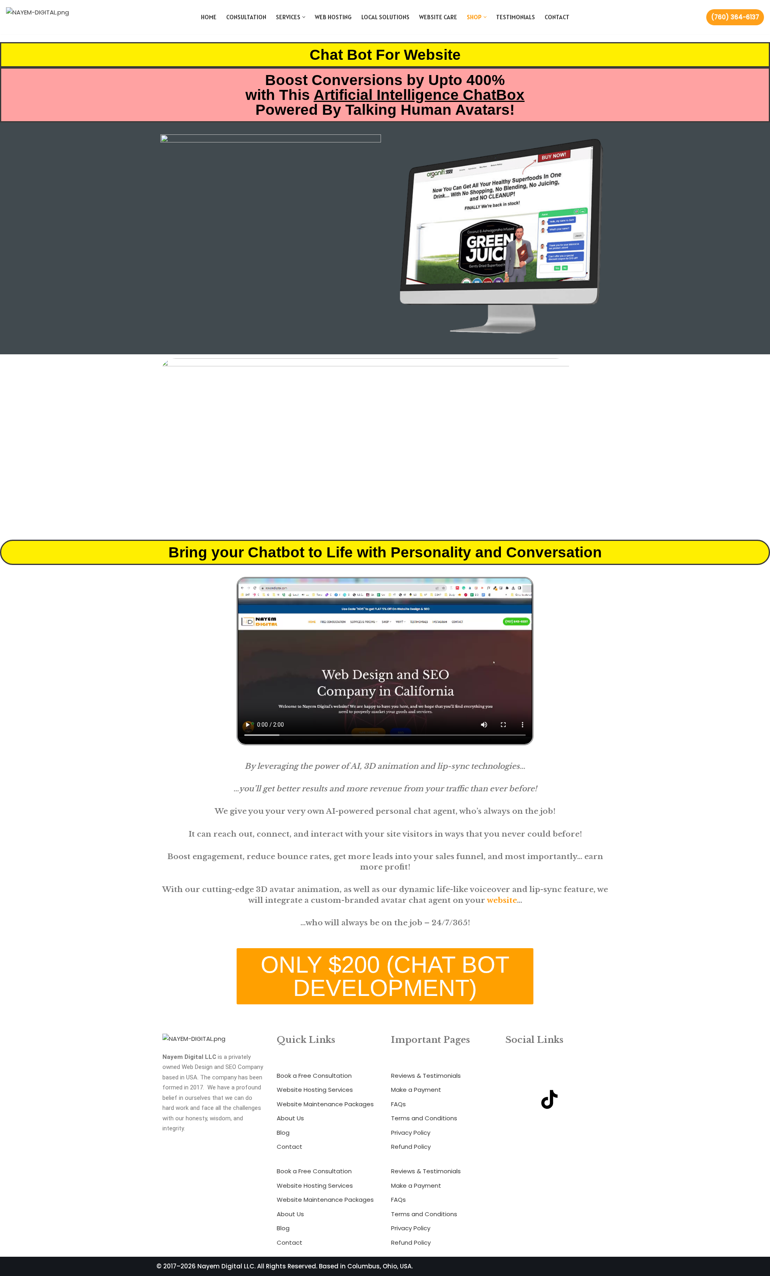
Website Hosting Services (315, 1089)
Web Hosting (333, 17)
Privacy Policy (410, 1132)
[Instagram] (549, 1077)
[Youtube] (583, 1099)
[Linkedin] (515, 1099)
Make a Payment (416, 1089)
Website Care (438, 17)
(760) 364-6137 (735, 17)
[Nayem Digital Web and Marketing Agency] (44, 17)
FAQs (398, 1104)
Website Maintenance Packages (325, 1104)
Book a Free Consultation (314, 1075)
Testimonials (515, 17)
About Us (290, 1118)
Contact (557, 17)
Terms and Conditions (424, 1118)
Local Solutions (385, 17)
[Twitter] (583, 1077)
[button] (303, 17)
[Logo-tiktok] (549, 1099)
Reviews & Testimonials (426, 1075)
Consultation (246, 17)
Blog (283, 1132)
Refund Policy (411, 1146)
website (502, 900)
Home (209, 17)
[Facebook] (515, 1077)
